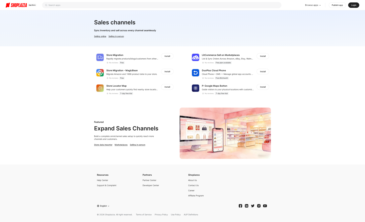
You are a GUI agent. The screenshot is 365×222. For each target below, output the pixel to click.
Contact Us (193, 185)
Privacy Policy (161, 214)
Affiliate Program (196, 195)
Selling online (100, 36)
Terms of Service (144, 214)
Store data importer (103, 144)
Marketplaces (121, 144)
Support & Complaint (106, 185)
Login (353, 5)
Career (191, 190)
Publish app (337, 5)
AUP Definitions (191, 214)
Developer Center (151, 185)
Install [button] (167, 56)
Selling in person (116, 36)
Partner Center (149, 180)
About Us (192, 180)
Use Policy (176, 214)
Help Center (102, 180)
